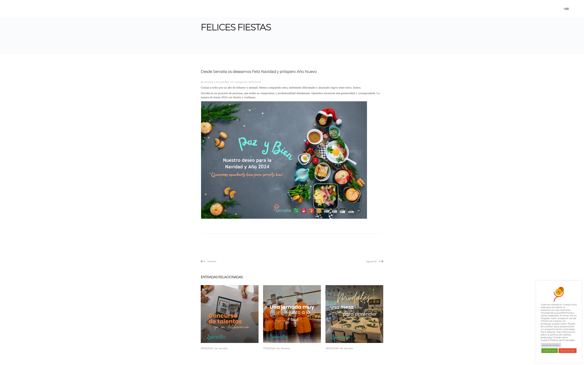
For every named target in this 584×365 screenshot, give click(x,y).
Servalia (208, 82)
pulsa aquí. (547, 337)
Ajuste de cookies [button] (550, 345)
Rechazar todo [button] (567, 350)
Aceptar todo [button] (549, 350)
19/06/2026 (207, 348)
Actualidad (222, 82)
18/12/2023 (254, 82)
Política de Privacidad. (562, 340)
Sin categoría (238, 82)
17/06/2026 (269, 348)
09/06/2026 (331, 348)
